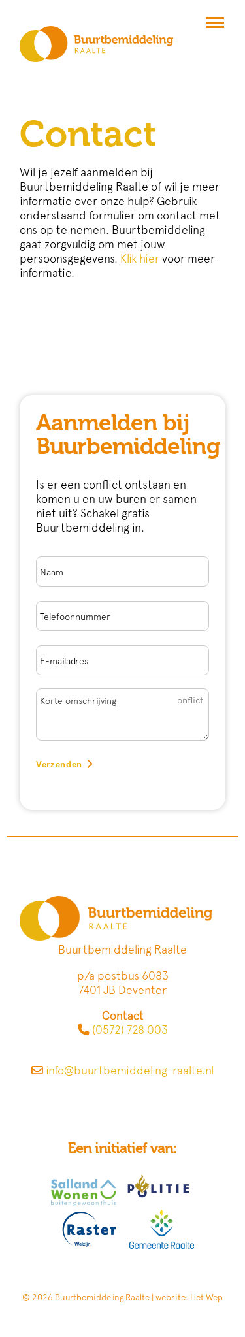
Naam (51, 572)
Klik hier (139, 258)
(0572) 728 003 (130, 1030)
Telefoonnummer (75, 616)
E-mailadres (64, 661)
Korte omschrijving (78, 701)
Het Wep (206, 1297)
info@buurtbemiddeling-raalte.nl (130, 1070)
